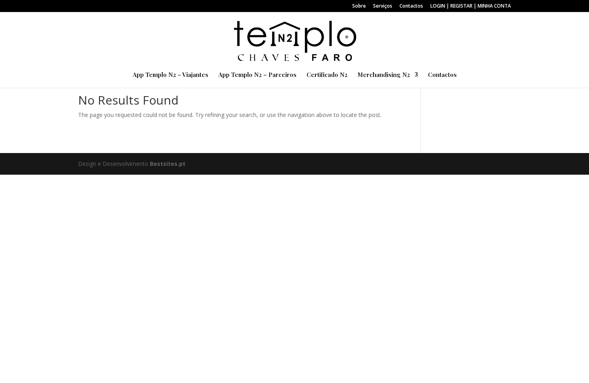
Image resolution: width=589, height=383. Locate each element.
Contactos (411, 6)
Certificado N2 (327, 75)
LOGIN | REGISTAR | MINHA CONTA (470, 6)
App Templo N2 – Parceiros (257, 75)
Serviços (382, 6)
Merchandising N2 (383, 75)
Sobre (359, 6)
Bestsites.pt (168, 163)
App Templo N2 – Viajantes (170, 75)
